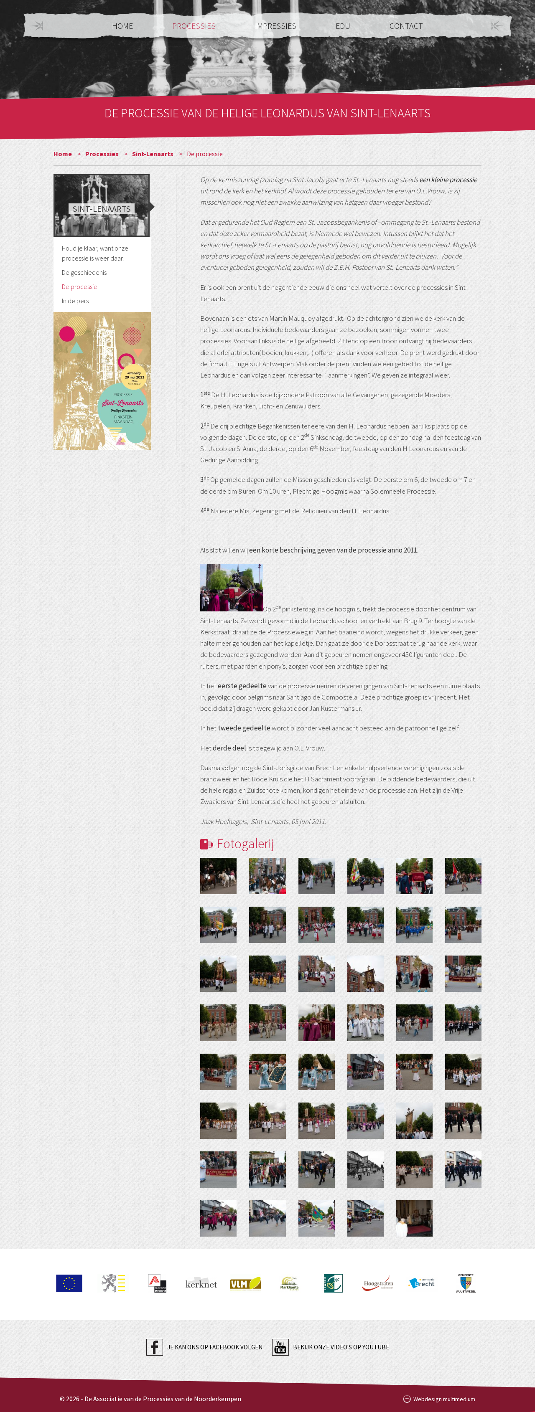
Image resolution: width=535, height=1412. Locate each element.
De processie (79, 286)
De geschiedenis (84, 272)
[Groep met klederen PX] (414, 1022)
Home (123, 25)
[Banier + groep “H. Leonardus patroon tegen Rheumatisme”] (316, 974)
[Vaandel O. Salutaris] (365, 974)
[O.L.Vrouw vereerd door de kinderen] (218, 1121)
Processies (194, 25)
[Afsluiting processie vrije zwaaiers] (365, 1218)
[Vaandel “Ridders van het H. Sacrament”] (414, 1121)
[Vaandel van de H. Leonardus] (218, 974)
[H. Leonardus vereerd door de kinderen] (365, 1022)
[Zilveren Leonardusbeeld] (218, 1022)
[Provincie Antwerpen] (157, 1294)
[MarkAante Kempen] (289, 1294)
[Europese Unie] (69, 1294)
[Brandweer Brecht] (463, 1169)
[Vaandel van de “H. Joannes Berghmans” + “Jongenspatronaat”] (267, 925)
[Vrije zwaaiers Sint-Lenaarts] (316, 1218)
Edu (344, 25)
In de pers (75, 301)
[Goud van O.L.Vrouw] (267, 1072)
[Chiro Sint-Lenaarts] (463, 876)
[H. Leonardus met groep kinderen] (267, 974)
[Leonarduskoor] (463, 1022)
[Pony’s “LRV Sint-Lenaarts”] (218, 876)
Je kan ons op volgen (214, 1347)
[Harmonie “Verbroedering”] (218, 925)
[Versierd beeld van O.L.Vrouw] (316, 1072)
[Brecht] (421, 1294)
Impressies (276, 25)
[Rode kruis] (267, 1218)
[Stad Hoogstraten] (377, 1294)
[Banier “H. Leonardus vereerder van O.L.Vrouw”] (218, 1072)
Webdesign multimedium (444, 1399)
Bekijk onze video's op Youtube (341, 1347)
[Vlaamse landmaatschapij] (245, 1294)
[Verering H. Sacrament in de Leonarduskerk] (414, 1218)
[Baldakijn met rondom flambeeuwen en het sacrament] (267, 1169)
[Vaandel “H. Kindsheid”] (316, 925)
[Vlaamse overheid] (113, 1294)
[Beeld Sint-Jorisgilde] (414, 876)
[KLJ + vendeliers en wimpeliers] (414, 925)
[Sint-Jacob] (463, 925)
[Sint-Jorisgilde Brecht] (218, 1218)
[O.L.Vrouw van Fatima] (365, 1072)
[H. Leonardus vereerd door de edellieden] (316, 1022)
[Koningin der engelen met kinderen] (463, 1072)
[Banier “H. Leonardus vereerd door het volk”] (463, 974)
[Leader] (333, 1294)
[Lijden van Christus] (365, 1121)
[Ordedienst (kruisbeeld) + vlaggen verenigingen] (316, 876)
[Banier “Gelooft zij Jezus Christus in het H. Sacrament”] (218, 1169)
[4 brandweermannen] (463, 1121)
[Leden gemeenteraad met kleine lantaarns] (316, 1169)
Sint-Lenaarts (153, 154)
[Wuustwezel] (466, 1294)
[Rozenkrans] (316, 1121)
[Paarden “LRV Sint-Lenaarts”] (267, 876)
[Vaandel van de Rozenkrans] (267, 1121)
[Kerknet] (201, 1294)
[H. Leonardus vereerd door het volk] (267, 1022)
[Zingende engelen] (414, 974)
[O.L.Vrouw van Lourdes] (414, 1072)
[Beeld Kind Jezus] (365, 925)
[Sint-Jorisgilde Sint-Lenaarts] (365, 876)
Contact (406, 25)
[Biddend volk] (414, 1169)
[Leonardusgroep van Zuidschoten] (365, 1169)
